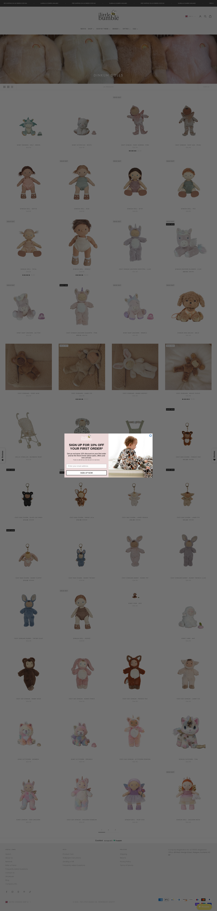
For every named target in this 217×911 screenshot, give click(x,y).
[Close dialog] (150, 435)
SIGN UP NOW (86, 473)
